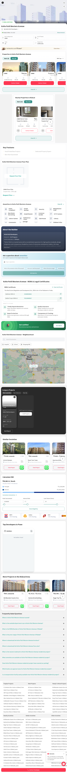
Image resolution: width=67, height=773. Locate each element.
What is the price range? (49, 268)
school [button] (16, 344)
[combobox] (35, 339)
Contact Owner (15, 83)
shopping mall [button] (26, 344)
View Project (11, 467)
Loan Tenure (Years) (49, 498)
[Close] (63, 754)
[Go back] (3, 3)
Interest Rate (26, 498)
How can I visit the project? (33, 268)
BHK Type (59, 58)
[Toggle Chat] (64, 764)
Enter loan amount (7, 498)
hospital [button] (6, 344)
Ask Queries (33, 273)
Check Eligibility (33, 509)
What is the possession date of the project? (14, 268)
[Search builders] (31, 531)
